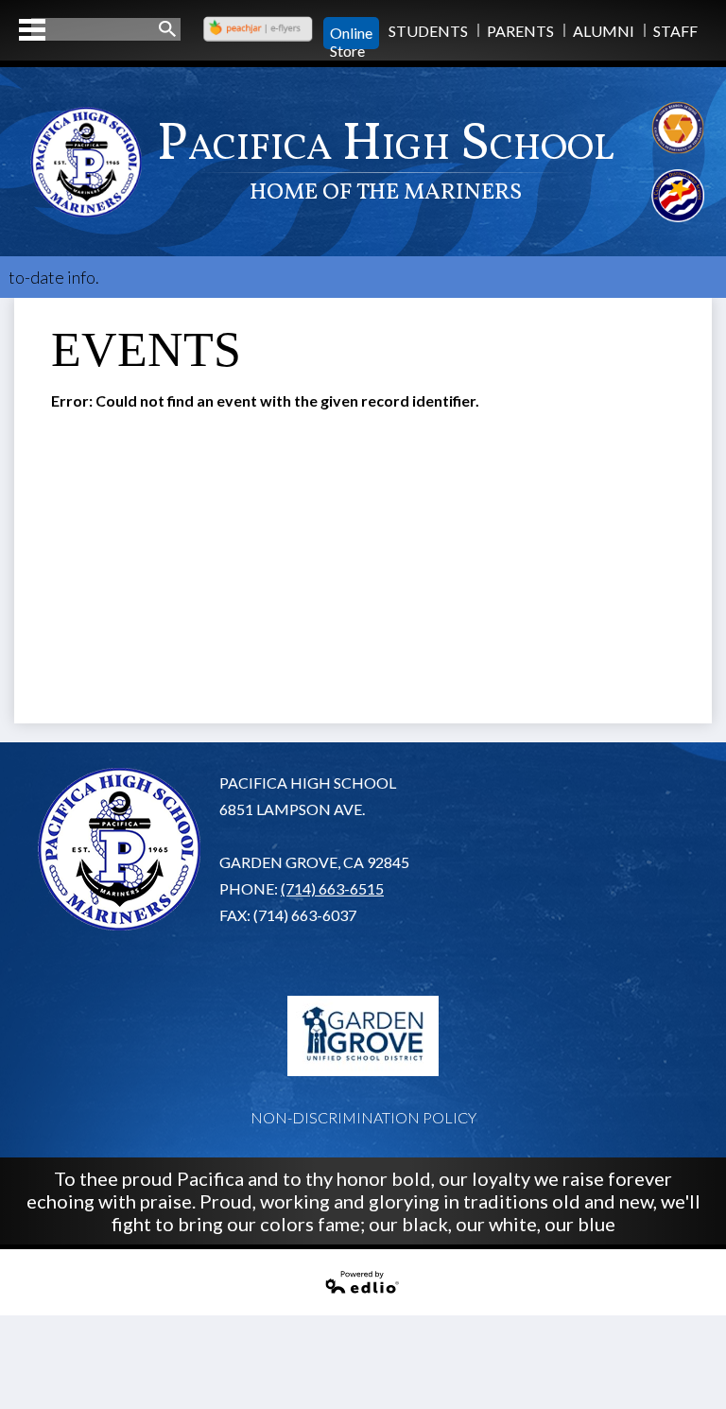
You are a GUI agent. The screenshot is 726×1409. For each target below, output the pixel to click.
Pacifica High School (385, 159)
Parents (520, 31)
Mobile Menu (32, 30)
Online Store (351, 33)
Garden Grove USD (363, 1035)
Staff (675, 31)
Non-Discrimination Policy (363, 1117)
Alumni (603, 31)
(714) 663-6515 (332, 888)
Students (428, 31)
